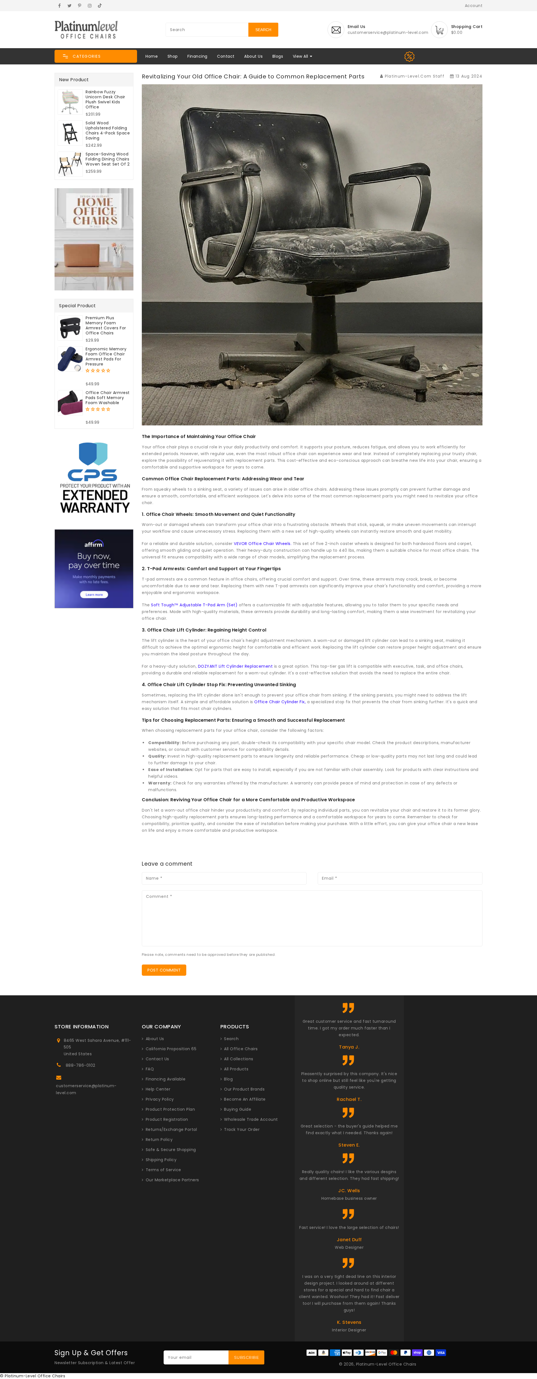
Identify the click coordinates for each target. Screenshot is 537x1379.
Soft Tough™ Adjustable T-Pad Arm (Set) (194, 605)
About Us (253, 56)
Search (231, 1039)
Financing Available (166, 1079)
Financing (197, 56)
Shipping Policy (161, 1160)
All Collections (238, 1059)
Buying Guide (237, 1109)
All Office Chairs (241, 1049)
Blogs (277, 56)
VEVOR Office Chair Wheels (262, 543)
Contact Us (157, 1059)
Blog (228, 1079)
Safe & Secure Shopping (171, 1149)
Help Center (158, 1089)
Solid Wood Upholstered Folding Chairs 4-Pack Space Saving (108, 130)
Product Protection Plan (170, 1109)
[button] (96, 56)
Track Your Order (242, 1129)
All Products (236, 1069)
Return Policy (159, 1139)
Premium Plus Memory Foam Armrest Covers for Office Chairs (106, 325)
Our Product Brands (244, 1089)
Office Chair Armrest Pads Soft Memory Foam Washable (108, 397)
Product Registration (167, 1119)
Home (151, 56)
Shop (173, 56)
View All (300, 56)
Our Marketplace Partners (172, 1180)
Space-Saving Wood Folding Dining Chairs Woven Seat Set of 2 (107, 159)
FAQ (150, 1069)
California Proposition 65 (171, 1049)
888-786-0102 (80, 1065)
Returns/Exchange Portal (171, 1129)
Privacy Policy (160, 1099)
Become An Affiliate (245, 1099)
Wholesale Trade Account (251, 1119)
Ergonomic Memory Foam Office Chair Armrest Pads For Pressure (106, 356)
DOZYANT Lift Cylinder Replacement (235, 666)
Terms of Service (163, 1170)
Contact (226, 56)
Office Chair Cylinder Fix (279, 702)
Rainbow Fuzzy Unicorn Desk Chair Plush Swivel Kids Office (105, 99)
